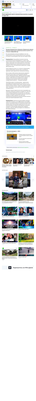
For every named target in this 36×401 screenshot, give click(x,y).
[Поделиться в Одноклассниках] (3, 52)
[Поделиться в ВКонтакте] (3, 50)
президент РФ (14, 47)
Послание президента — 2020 (6, 12)
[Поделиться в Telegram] (3, 48)
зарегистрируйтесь (25, 147)
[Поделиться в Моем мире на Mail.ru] (3, 57)
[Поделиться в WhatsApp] (3, 55)
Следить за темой (11, 132)
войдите (18, 147)
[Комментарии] (3, 60)
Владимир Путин (8, 47)
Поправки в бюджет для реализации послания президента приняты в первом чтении (26, 135)
